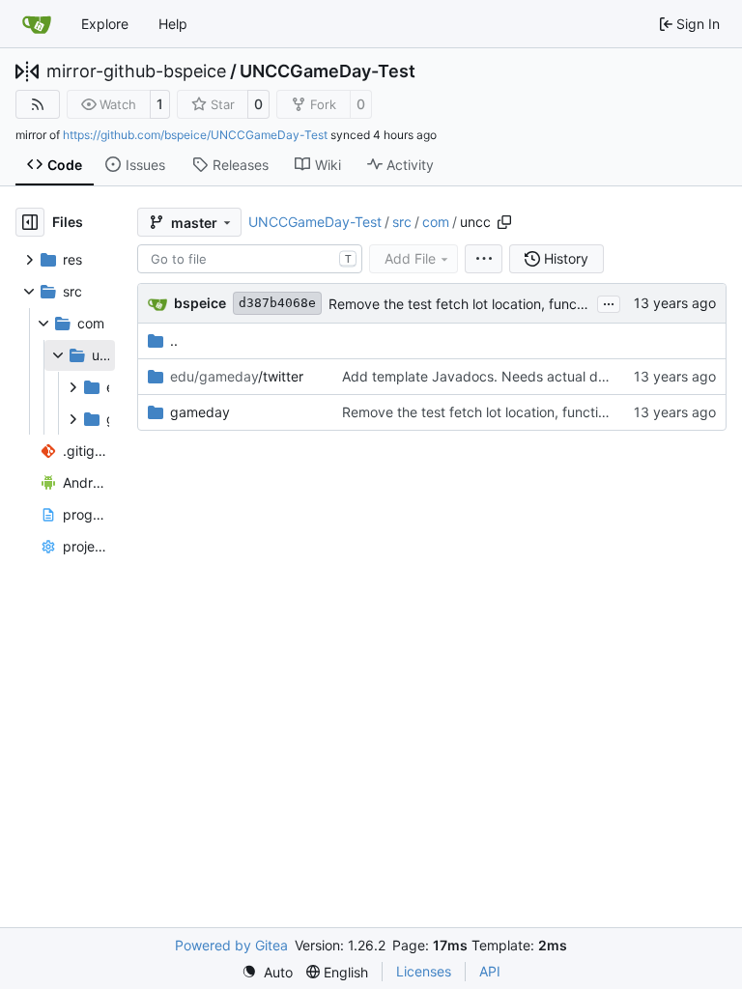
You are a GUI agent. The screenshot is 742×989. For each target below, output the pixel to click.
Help (172, 23)
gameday (200, 412)
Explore (104, 23)
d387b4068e (277, 303)
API (489, 971)
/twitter (236, 376)
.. (174, 340)
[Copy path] (504, 222)
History (566, 258)
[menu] (483, 258)
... (608, 302)
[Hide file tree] (29, 222)
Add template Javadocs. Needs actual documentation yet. (527, 376)
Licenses (423, 971)
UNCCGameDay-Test (327, 71)
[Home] (37, 24)
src (402, 221)
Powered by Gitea (231, 945)
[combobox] (249, 258)
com (435, 221)
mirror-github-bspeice (136, 71)
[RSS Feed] (37, 104)
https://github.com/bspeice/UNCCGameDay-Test (195, 134)
